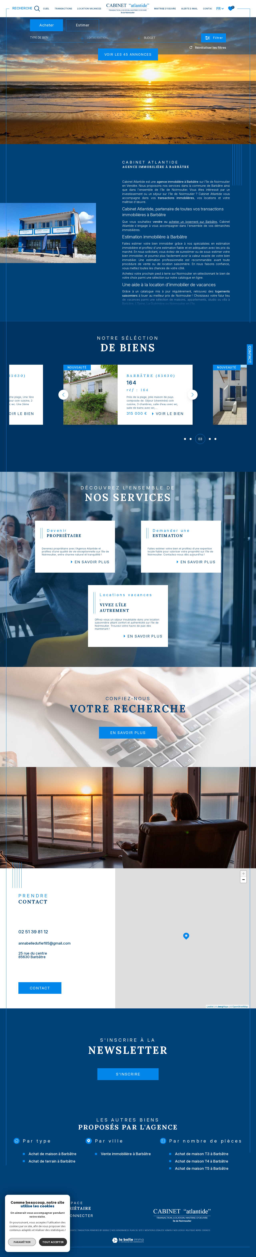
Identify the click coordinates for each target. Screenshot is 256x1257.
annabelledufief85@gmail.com (44, 943)
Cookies (206, 1230)
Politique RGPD (193, 1230)
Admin (168, 1230)
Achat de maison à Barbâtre (52, 1154)
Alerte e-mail (189, 8)
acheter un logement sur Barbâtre (193, 222)
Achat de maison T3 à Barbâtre (201, 1154)
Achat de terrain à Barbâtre (52, 1161)
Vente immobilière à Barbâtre (126, 1154)
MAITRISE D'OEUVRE (165, 8)
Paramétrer (22, 1242)
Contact (208, 8)
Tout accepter (53, 1242)
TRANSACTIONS (63, 8)
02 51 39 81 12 (33, 931)
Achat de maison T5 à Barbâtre (201, 1168)
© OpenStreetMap (239, 1006)
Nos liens (178, 1230)
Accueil (44, 8)
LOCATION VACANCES (89, 8)
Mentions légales (154, 1230)
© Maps (221, 1006)
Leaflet (210, 1006)
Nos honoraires (119, 1230)
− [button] (243, 879)
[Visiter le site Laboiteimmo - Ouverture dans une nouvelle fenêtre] (128, 1245)
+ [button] (243, 873)
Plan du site (136, 1230)
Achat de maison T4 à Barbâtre (201, 1161)
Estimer (82, 25)
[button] (63, 395)
